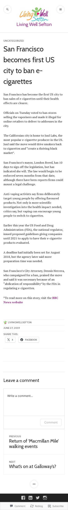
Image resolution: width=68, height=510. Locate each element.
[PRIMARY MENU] (60, 9)
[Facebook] (23, 497)
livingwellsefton (20, 322)
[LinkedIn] (30, 497)
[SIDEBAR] (34, 484)
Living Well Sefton (34, 24)
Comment (51, 422)
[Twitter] (37, 497)
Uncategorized (13, 40)
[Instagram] (45, 497)
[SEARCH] (7, 9)
